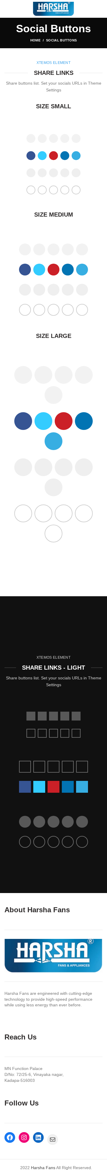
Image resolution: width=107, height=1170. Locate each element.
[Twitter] (46, 123)
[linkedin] (60, 123)
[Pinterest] (53, 123)
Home (35, 40)
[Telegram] (67, 123)
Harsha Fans (43, 1167)
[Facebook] (40, 123)
